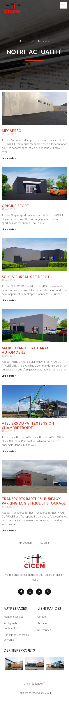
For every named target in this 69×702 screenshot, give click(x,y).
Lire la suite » (9, 158)
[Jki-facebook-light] (21, 592)
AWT (42, 684)
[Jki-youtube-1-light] (30, 592)
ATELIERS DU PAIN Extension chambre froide (28, 425)
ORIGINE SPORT (15, 206)
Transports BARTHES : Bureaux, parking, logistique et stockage (34, 501)
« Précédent (25, 543)
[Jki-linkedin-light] (39, 592)
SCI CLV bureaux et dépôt (26, 277)
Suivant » (45, 543)
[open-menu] (63, 5)
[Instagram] (48, 592)
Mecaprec (11, 131)
